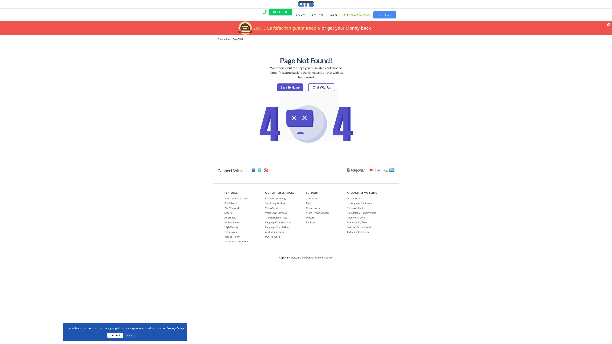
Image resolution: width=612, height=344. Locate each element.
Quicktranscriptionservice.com (316, 257)
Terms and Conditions (236, 241)
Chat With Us (322, 87)
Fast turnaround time (236, 198)
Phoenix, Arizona (356, 217)
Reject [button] (130, 335)
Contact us (312, 198)
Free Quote (384, 14)
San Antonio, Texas (357, 222)
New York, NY (354, 198)
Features (231, 192)
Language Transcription (278, 222)
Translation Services (276, 217)
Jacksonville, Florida (358, 231)
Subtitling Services (275, 203)
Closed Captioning (275, 198)
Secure (228, 212)
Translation (223, 39)
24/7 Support (231, 207)
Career (332, 15)
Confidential (231, 203)
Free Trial (317, 15)
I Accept (115, 335)
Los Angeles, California (359, 203)
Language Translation (277, 227)
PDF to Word (272, 236)
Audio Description (275, 231)
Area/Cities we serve (362, 192)
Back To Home (290, 87)
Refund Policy (232, 236)
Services (300, 15)
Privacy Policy (175, 328)
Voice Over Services (276, 212)
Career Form (313, 207)
